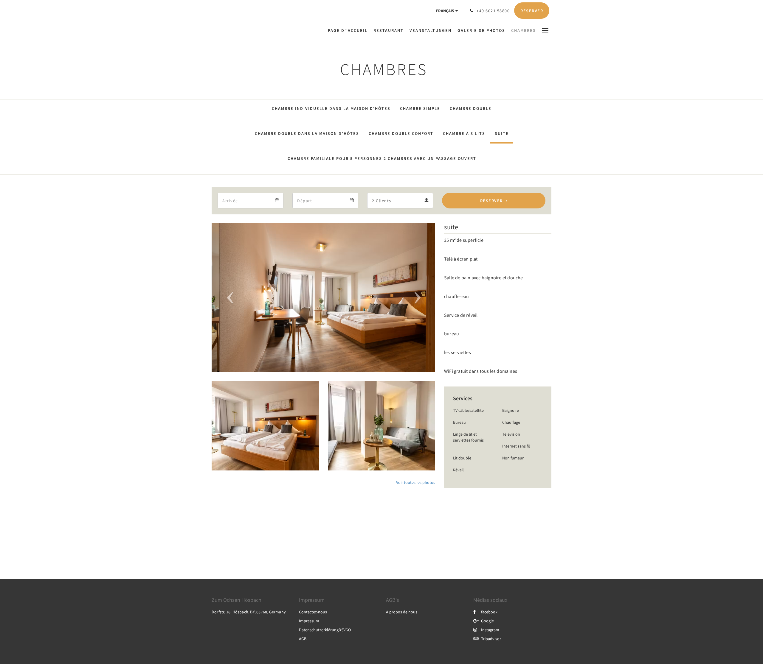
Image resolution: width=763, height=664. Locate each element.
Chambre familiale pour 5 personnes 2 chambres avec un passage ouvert (382, 158)
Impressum (309, 621)
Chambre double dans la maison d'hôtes (307, 133)
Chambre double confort (401, 133)
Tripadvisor (491, 638)
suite (502, 133)
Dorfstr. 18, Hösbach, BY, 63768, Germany (249, 612)
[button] (545, 30)
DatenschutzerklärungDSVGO (325, 629)
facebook (489, 612)
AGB (302, 638)
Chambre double (470, 108)
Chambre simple (420, 108)
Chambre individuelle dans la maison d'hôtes (331, 108)
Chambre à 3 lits (464, 133)
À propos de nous (401, 612)
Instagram (490, 629)
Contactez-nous (313, 612)
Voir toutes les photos (415, 482)
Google (487, 621)
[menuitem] (349, 30)
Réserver (491, 200)
